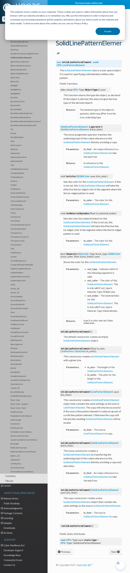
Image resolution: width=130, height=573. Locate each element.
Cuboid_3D (15, 388)
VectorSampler (16, 296)
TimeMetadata (16, 205)
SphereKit (14, 81)
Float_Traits (15, 400)
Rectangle (14, 444)
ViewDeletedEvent (18, 316)
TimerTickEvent (17, 209)
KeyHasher (15, 424)
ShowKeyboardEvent (19, 42)
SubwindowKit (16, 161)
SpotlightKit (15, 93)
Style (12, 141)
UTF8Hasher (15, 463)
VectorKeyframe (17, 467)
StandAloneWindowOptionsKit (23, 125)
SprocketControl (17, 101)
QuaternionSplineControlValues (24, 440)
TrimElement (15, 252)
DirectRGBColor (17, 392)
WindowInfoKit (16, 356)
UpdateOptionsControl (20, 276)
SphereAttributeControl (20, 65)
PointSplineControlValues (21, 432)
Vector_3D (14, 292)
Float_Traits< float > (18, 408)
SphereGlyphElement (19, 73)
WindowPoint (16, 364)
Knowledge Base (12, 555)
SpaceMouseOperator (19, 61)
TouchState (15, 221)
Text (12, 165)
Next (114, 551)
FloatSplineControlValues (21, 416)
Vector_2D (14, 288)
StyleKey (14, 149)
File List (9, 481)
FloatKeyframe (16, 412)
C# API (7, 485)
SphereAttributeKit (18, 69)
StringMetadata (16, 137)
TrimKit (13, 257)
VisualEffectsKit (17, 336)
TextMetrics (15, 189)
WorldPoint (15, 372)
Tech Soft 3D (84, 565)
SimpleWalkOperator (19, 45)
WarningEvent (16, 344)
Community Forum (13, 560)
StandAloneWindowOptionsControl (25, 121)
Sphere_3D (15, 456)
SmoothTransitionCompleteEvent (24, 53)
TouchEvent (15, 217)
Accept (107, 31)
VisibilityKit (15, 328)
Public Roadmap (12, 503)
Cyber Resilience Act (14, 545)
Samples (8, 523)
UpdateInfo (15, 460)
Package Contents (13, 513)
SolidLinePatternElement (21, 57)
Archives (8, 533)
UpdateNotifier (16, 272)
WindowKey (15, 360)
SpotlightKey (15, 89)
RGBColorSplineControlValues (23, 451)
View (12, 312)
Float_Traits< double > (19, 404)
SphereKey (15, 77)
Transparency (16, 233)
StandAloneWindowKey (20, 117)
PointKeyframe (16, 428)
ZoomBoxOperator (18, 376)
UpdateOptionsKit (18, 280)
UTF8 (12, 284)
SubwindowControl (18, 157)
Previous (65, 551)
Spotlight (14, 85)
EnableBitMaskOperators (21, 396)
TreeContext (15, 245)
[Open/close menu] (4, 476)
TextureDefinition (18, 193)
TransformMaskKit (18, 229)
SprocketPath (16, 109)
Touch (13, 213)
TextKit (13, 185)
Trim (12, 248)
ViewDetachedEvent (19, 320)
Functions (11, 476)
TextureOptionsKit (18, 201)
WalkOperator (16, 340)
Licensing (8, 518)
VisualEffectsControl (19, 332)
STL (11, 129)
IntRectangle (15, 420)
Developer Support (13, 550)
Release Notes (11, 498)
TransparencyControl (19, 237)
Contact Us (9, 565)
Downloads (9, 528)
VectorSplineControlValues (21, 471)
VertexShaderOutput (19, 308)
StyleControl (15, 145)
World (13, 368)
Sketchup (14, 49)
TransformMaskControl (20, 225)
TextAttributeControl (19, 169)
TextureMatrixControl (19, 197)
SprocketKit (15, 105)
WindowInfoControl (18, 352)
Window (14, 348)
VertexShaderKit (17, 304)
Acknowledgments (13, 508)
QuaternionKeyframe (19, 436)
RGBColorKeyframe (18, 447)
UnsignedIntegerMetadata (21, 264)
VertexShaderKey (18, 300)
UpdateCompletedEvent (20, 268)
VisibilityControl (17, 324)
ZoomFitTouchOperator (20, 380)
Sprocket (14, 97)
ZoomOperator (16, 384)
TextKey (13, 181)
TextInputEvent (16, 177)
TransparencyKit (17, 241)
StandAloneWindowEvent (21, 113)
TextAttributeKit (17, 173)
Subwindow (15, 153)
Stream (13, 133)
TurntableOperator (18, 261)
